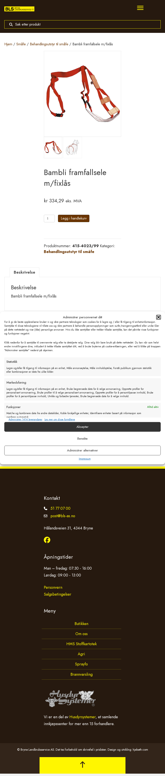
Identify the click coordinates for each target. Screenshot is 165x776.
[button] (158, 317)
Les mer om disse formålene (59, 419)
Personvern (53, 587)
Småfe (21, 44)
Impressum (85, 459)
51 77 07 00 (60, 508)
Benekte (82, 438)
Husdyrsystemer (82, 717)
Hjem (8, 44)
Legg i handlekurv (74, 218)
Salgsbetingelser (57, 594)
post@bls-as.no (62, 516)
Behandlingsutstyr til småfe (49, 44)
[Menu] (140, 8)
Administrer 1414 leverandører (25, 419)
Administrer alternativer (82, 450)
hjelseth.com (140, 749)
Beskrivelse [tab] (24, 272)
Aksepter (82, 426)
